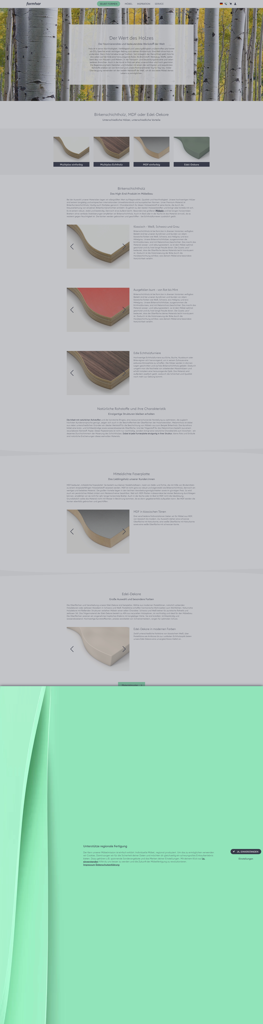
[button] (246, 851)
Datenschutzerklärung (107, 864)
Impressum (89, 864)
